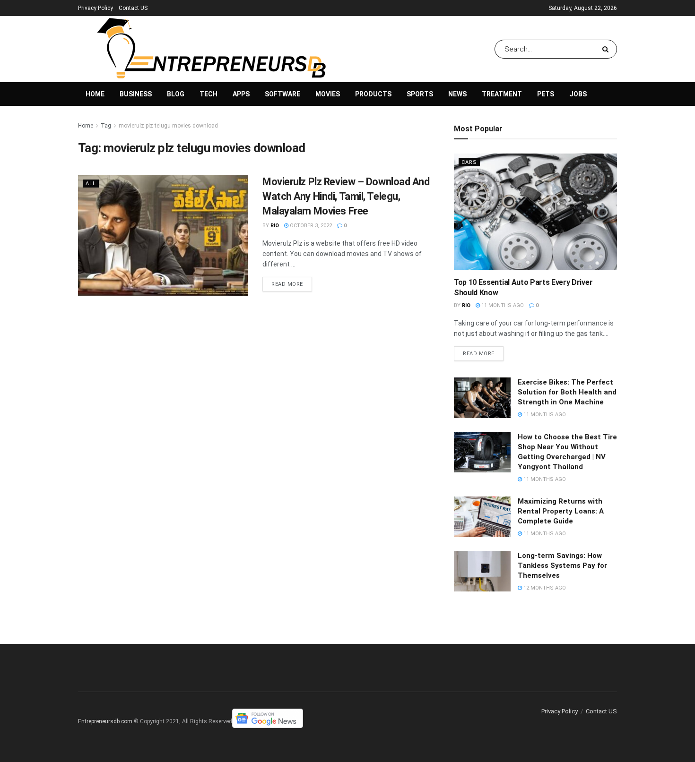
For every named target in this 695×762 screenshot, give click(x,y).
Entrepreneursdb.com (105, 721)
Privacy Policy (95, 8)
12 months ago (544, 588)
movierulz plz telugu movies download (168, 125)
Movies (327, 94)
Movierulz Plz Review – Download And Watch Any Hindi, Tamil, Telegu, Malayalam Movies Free (346, 196)
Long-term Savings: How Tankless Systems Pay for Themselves (562, 565)
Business (136, 94)
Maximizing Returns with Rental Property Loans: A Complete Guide (561, 511)
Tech (208, 94)
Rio (274, 226)
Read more (287, 284)
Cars (469, 162)
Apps (241, 94)
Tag (106, 125)
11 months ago (502, 305)
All (91, 183)
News (457, 94)
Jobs (578, 94)
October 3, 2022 (310, 226)
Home (95, 94)
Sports (420, 94)
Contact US (133, 8)
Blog (175, 94)
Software (282, 94)
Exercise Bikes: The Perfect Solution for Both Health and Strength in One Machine (567, 392)
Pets (545, 94)
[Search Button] (607, 49)
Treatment (502, 94)
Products (373, 94)
